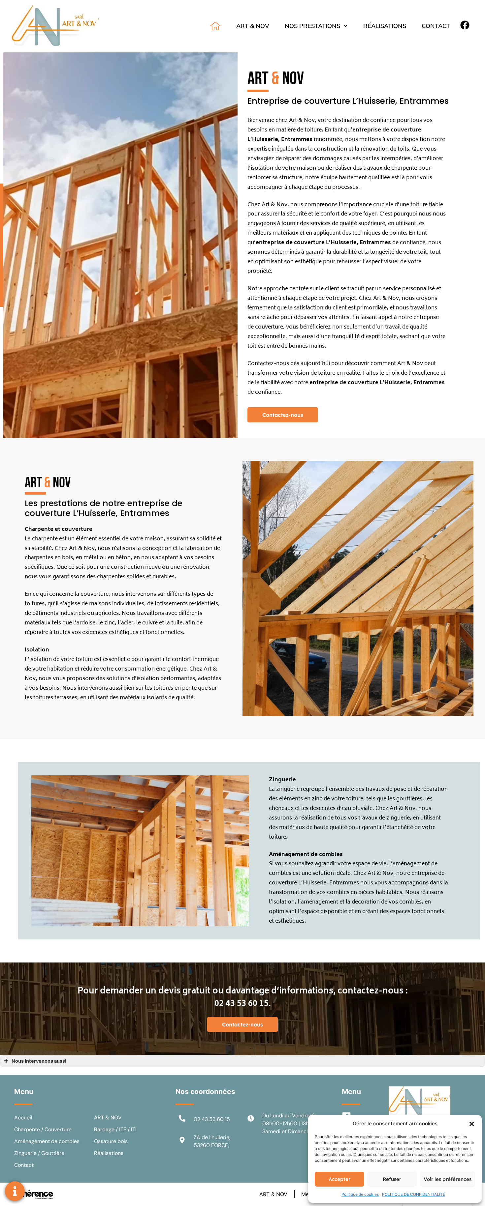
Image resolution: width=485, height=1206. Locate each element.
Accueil (23, 1117)
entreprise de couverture (290, 242)
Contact (436, 26)
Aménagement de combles (47, 1141)
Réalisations (384, 26)
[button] (472, 1123)
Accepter (339, 1179)
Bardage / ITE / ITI (115, 1129)
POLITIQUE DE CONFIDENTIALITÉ (413, 1194)
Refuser (392, 1179)
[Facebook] (464, 25)
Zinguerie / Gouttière (39, 1153)
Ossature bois (111, 1141)
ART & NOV (252, 26)
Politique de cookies (360, 1194)
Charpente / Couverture (43, 1129)
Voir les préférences (447, 1179)
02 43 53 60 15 (212, 1119)
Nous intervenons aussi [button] (39, 1061)
